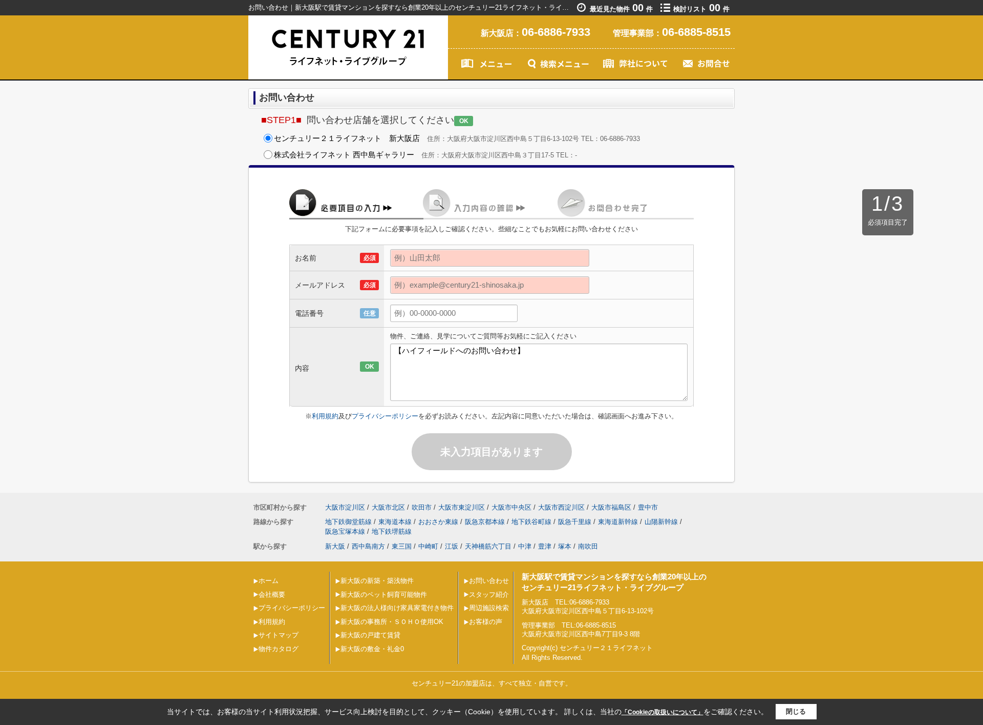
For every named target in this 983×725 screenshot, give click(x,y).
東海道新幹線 (618, 522)
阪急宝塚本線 (345, 531)
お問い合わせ (489, 581)
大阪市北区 (388, 507)
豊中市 (648, 507)
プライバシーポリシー (385, 416)
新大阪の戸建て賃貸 (370, 635)
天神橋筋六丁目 (488, 546)
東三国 (402, 546)
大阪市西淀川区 (561, 507)
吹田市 (422, 507)
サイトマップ (278, 635)
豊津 (544, 546)
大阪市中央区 (511, 507)
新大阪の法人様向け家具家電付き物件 (397, 608)
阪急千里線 (574, 522)
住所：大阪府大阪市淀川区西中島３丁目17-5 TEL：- (425, 154)
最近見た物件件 (621, 9)
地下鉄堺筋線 (392, 531)
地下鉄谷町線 (531, 522)
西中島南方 (368, 546)
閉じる (796, 711)
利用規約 (325, 416)
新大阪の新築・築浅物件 (377, 581)
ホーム (269, 581)
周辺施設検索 (489, 608)
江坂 (451, 546)
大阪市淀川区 (345, 507)
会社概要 (272, 594)
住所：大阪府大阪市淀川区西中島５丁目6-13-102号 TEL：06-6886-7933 (457, 138)
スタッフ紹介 (489, 594)
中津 (524, 546)
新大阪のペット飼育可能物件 (383, 594)
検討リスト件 (701, 9)
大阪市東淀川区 (461, 507)
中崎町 (428, 546)
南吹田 (588, 546)
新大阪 (335, 546)
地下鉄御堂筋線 (348, 522)
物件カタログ (278, 649)
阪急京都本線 (485, 522)
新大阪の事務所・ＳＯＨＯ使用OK (391, 622)
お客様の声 (485, 622)
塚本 (564, 546)
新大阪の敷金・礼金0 (372, 649)
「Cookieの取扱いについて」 (662, 712)
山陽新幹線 (661, 522)
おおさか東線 (438, 522)
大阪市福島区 (611, 507)
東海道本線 (395, 522)
